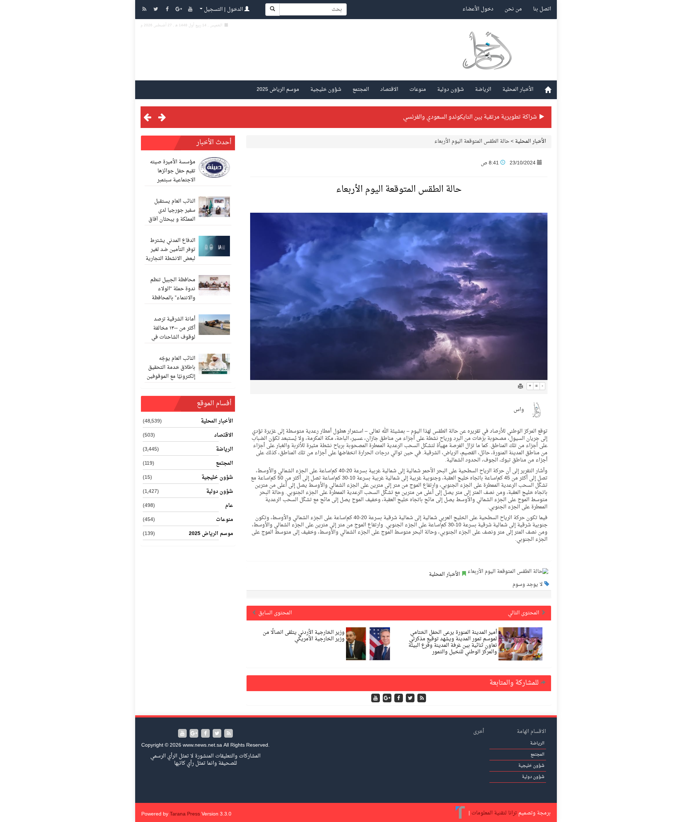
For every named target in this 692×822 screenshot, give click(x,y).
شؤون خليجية (325, 89)
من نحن (513, 9)
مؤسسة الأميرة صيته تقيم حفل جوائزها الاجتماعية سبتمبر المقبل (172, 175)
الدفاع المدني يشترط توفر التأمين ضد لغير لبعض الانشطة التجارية (170, 250)
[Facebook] (168, 10)
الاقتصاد (389, 89)
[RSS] (145, 10)
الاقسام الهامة (531, 732)
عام (229, 505)
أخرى (478, 732)
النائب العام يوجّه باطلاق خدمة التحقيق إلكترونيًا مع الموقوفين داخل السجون (171, 372)
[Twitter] (156, 10)
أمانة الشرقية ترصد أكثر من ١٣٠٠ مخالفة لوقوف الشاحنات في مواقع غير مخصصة (173, 332)
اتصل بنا (542, 9)
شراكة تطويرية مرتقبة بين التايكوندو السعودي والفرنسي (470, 117)
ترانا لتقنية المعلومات (494, 813)
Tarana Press (185, 814)
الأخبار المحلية (517, 89)
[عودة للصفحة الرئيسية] (487, 59)
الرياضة (483, 89)
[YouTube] (190, 10)
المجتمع (360, 89)
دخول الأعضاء (477, 9)
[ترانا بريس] (460, 813)
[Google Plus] (179, 10)
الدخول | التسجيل (223, 9)
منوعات (417, 89)
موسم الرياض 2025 (278, 89)
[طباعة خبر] (520, 387)
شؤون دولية (450, 89)
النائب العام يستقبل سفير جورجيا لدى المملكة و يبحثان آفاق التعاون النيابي (171, 214)
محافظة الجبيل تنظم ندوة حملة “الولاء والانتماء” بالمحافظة (172, 289)
